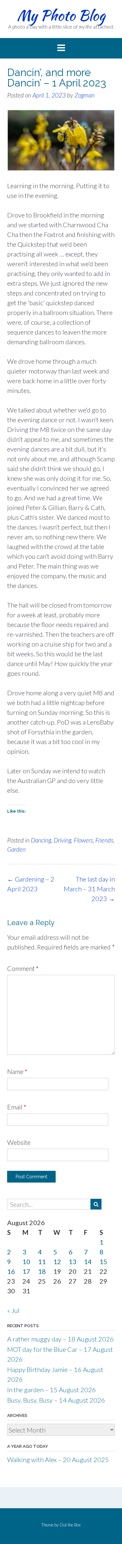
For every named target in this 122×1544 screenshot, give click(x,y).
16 (11, 1271)
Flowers (83, 840)
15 (103, 1261)
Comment (23, 968)
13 (72, 1261)
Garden (16, 849)
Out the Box (70, 1524)
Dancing (41, 840)
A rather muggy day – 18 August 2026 (60, 1339)
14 (88, 1261)
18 (42, 1271)
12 (57, 1261)
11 (42, 1261)
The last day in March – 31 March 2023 (89, 888)
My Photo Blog (61, 15)
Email (16, 1107)
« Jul (13, 1310)
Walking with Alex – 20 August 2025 (58, 1459)
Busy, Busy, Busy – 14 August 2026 (56, 1400)
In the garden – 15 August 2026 (51, 1390)
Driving (62, 840)
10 (26, 1261)
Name (17, 1071)
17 (26, 1271)
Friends (104, 840)
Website (19, 1142)
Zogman (85, 95)
